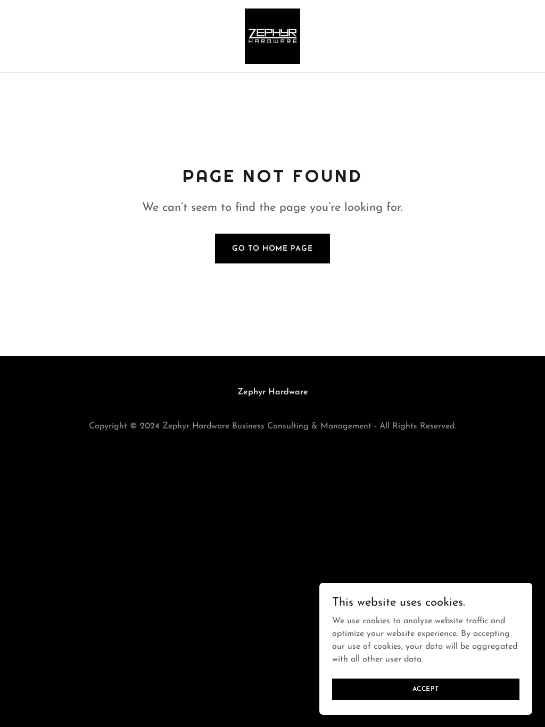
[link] (272, 35)
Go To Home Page (272, 249)
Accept (425, 688)
